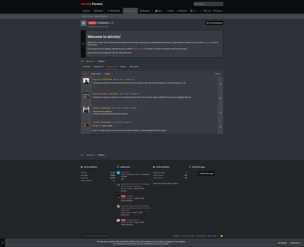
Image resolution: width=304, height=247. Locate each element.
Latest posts (125, 167)
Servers (124, 190)
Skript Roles (125, 172)
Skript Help (125, 214)
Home (214, 236)
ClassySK (127, 196)
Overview (86, 66)
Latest (85, 74)
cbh (113, 181)
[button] (104, 11)
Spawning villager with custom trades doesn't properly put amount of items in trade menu (135, 208)
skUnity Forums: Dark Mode (96, 236)
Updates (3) (98, 66)
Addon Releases (127, 200)
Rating (107, 74)
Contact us (177, 236)
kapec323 (97, 79)
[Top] (218, 236)
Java (122, 179)
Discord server (138, 49)
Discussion (134, 66)
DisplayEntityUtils (130, 220)
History (123, 66)
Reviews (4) (112, 66)
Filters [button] (217, 74)
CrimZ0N (96, 122)
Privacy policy (201, 236)
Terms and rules (188, 236)
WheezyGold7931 (100, 94)
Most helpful (96, 74)
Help (209, 236)
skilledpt (96, 108)
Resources (207, 42)
